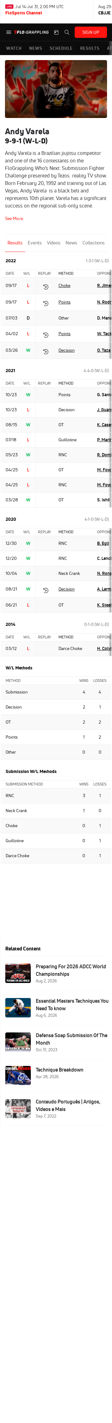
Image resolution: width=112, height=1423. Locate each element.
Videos (53, 243)
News (71, 243)
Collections (93, 243)
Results (14, 243)
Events (35, 243)
